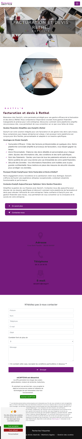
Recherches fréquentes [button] (41, 430)
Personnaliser (13, 434)
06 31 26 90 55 (41, 265)
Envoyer (43, 370)
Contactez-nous (18, 213)
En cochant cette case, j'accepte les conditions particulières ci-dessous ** (38, 364)
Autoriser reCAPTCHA (28, 397)
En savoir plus (17, 206)
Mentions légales (48, 435)
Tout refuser (13, 430)
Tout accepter (13, 426)
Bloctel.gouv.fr (56, 419)
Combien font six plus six (18, 337)
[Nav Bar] (77, 4)
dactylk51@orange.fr (41, 284)
